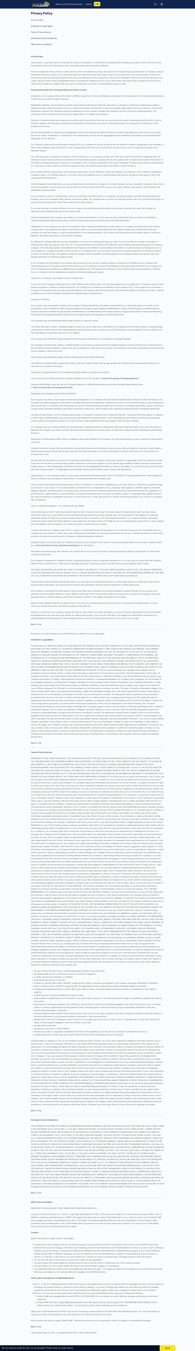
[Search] (155, 4)
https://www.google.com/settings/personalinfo (53, 387)
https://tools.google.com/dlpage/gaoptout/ (120, 378)
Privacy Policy (37, 20)
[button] (74, 1348)
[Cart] (161, 4)
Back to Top (36, 624)
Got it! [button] (167, 1348)
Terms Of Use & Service (41, 32)
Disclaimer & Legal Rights (42, 26)
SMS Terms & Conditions (41, 44)
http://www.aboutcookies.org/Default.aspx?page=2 (58, 545)
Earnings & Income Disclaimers (44, 38)
